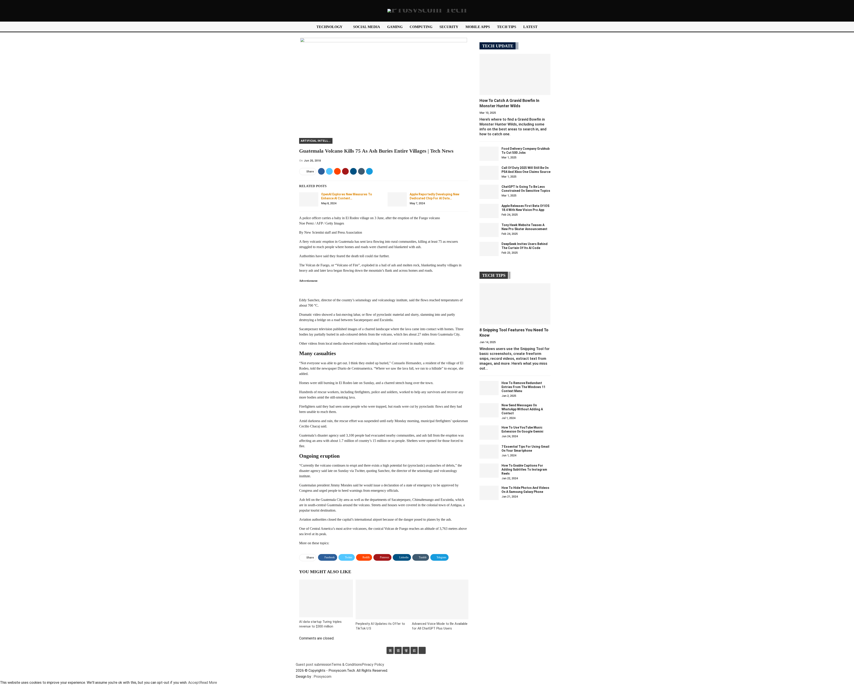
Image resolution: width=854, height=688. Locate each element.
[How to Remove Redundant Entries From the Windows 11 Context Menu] (489, 388)
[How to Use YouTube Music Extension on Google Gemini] (489, 432)
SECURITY (448, 27)
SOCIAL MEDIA (366, 27)
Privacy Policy (373, 664)
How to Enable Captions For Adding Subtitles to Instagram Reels (524, 469)
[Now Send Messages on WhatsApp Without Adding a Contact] (489, 410)
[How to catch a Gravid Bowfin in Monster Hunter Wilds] (514, 74)
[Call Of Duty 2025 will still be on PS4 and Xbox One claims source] (489, 173)
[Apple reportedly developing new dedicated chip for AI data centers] (397, 199)
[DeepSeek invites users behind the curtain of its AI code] (489, 249)
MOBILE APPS (477, 27)
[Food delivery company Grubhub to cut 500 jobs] (489, 154)
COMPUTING (421, 27)
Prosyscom (322, 676)
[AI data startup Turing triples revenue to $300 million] (326, 598)
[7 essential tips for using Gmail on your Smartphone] (489, 452)
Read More (208, 682)
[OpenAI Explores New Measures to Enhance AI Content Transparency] (308, 199)
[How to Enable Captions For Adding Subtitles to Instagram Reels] (489, 470)
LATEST (530, 27)
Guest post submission (313, 664)
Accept (194, 682)
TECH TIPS (506, 27)
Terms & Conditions (346, 664)
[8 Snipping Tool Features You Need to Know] (514, 303)
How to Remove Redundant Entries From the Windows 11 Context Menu (523, 387)
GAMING (395, 27)
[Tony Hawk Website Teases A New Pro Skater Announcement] (489, 230)
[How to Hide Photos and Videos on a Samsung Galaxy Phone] (489, 493)
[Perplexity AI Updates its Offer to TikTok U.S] (384, 599)
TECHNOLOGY (329, 27)
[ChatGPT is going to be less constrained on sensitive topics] (489, 192)
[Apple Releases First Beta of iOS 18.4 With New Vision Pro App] (489, 211)
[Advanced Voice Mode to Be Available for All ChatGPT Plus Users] (440, 599)
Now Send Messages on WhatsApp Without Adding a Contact (522, 409)
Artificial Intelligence (316, 140)
